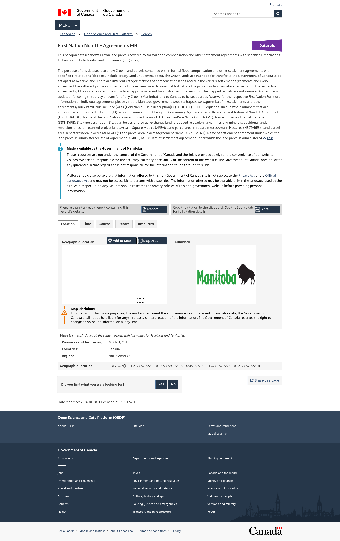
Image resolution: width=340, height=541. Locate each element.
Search (146, 34)
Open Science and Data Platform (108, 34)
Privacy (176, 531)
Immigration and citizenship (76, 481)
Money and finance (220, 481)
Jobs (60, 473)
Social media (66, 531)
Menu (66, 25)
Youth (211, 511)
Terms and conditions (221, 426)
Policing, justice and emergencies (155, 504)
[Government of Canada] (93, 13)
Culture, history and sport (150, 496)
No (173, 384)
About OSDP (66, 426)
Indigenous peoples (220, 496)
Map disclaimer (217, 433)
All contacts (65, 458)
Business (64, 496)
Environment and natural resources (156, 481)
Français (276, 4)
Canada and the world (222, 473)
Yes (161, 384)
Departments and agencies (150, 458)
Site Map (138, 426)
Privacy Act (246, 175)
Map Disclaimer (83, 309)
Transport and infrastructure (152, 511)
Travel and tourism (70, 488)
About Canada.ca (121, 531)
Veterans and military (221, 504)
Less (267, 138)
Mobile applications (92, 531)
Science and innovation (222, 488)
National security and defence (152, 488)
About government (219, 458)
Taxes (136, 473)
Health (62, 511)
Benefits (63, 504)
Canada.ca (67, 34)
